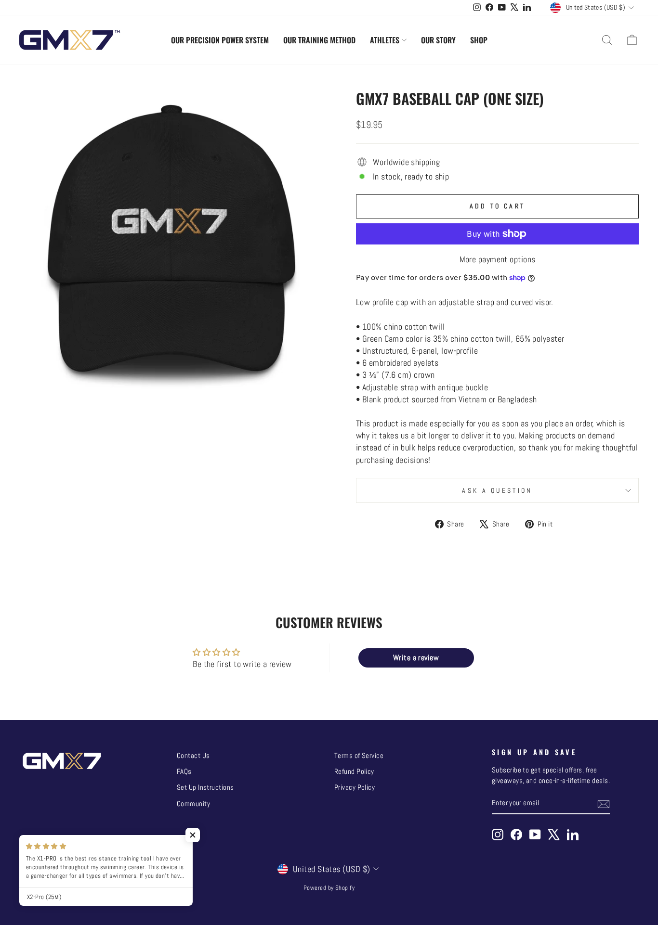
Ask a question (497, 490)
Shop (478, 40)
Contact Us (193, 755)
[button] (192, 835)
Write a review (416, 658)
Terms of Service (358, 755)
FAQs (184, 771)
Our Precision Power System (220, 40)
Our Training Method (319, 40)
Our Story (438, 40)
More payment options (498, 259)
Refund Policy (354, 771)
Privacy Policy (354, 787)
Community (193, 804)
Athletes (384, 40)
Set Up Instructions (205, 787)
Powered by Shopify (329, 888)
